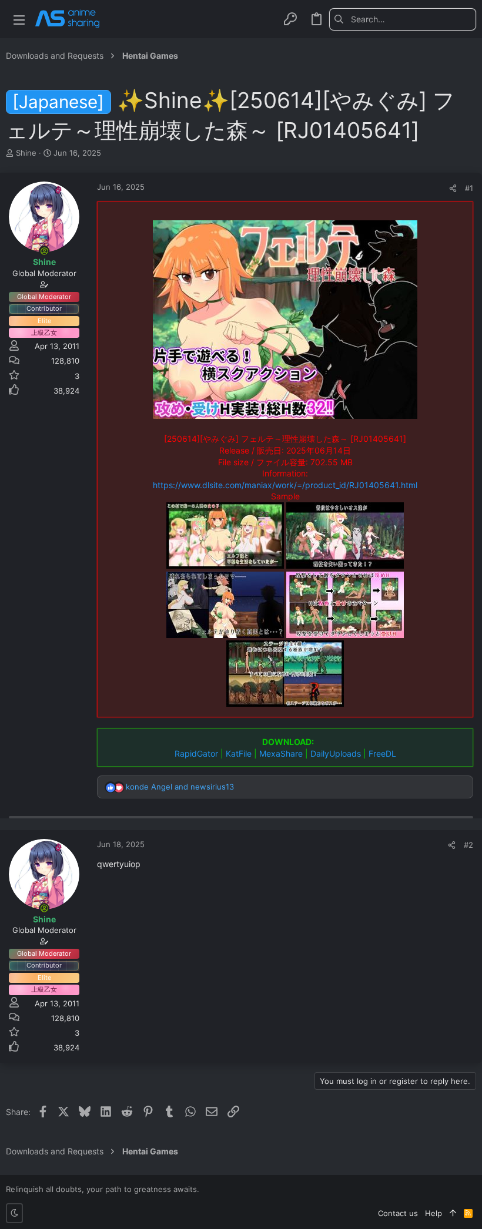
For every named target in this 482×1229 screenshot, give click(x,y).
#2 (468, 844)
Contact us (398, 1213)
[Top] (453, 1213)
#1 (469, 188)
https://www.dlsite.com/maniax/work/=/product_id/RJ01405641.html (285, 485)
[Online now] (44, 251)
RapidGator (196, 753)
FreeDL (382, 753)
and (180, 786)
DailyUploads (335, 753)
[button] (19, 19)
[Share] (453, 188)
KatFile (239, 753)
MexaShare (281, 753)
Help (433, 1213)
